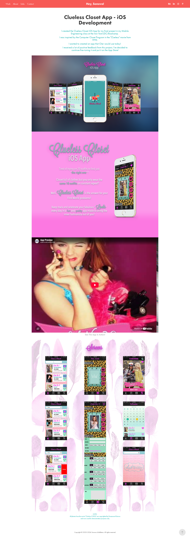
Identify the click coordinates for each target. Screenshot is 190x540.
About (15, 4)
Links (23, 4)
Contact (30, 4)
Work (8, 4)
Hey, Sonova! (95, 4)
